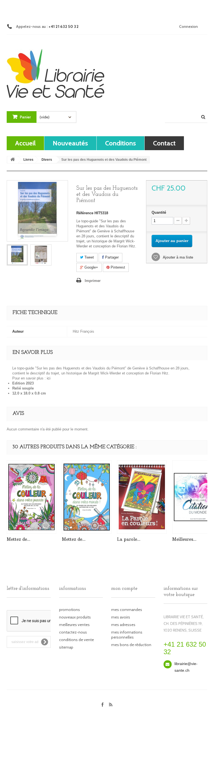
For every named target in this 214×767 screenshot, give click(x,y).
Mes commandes (126, 609)
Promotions (69, 609)
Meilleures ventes (74, 624)
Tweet (88, 257)
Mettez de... (18, 539)
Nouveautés (70, 143)
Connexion (188, 26)
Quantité (159, 212)
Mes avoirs (120, 617)
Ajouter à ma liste (177, 257)
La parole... (128, 539)
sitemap (66, 647)
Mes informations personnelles (126, 635)
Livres (28, 160)
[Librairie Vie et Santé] (55, 68)
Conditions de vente (76, 639)
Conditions (120, 143)
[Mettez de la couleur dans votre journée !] (31, 497)
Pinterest (117, 267)
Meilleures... (184, 539)
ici (48, 378)
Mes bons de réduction (131, 644)
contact (164, 143)
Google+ (90, 267)
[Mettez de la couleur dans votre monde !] (86, 497)
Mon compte (124, 588)
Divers (47, 160)
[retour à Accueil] (12, 159)
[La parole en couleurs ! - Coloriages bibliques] (142, 497)
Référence (84, 213)
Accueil (25, 143)
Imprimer (93, 281)
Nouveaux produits (75, 617)
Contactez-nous (73, 632)
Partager (111, 257)
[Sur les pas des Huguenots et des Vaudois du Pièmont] (17, 255)
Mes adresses (123, 624)
